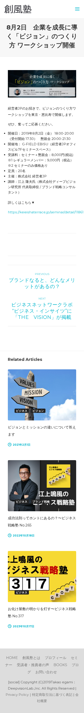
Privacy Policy (17, 694)
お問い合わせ (46, 672)
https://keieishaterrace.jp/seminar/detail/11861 (46, 212)
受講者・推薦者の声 (33, 665)
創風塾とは (31, 658)
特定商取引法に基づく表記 (52, 694)
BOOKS (60, 665)
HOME (12, 658)
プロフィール (55, 658)
